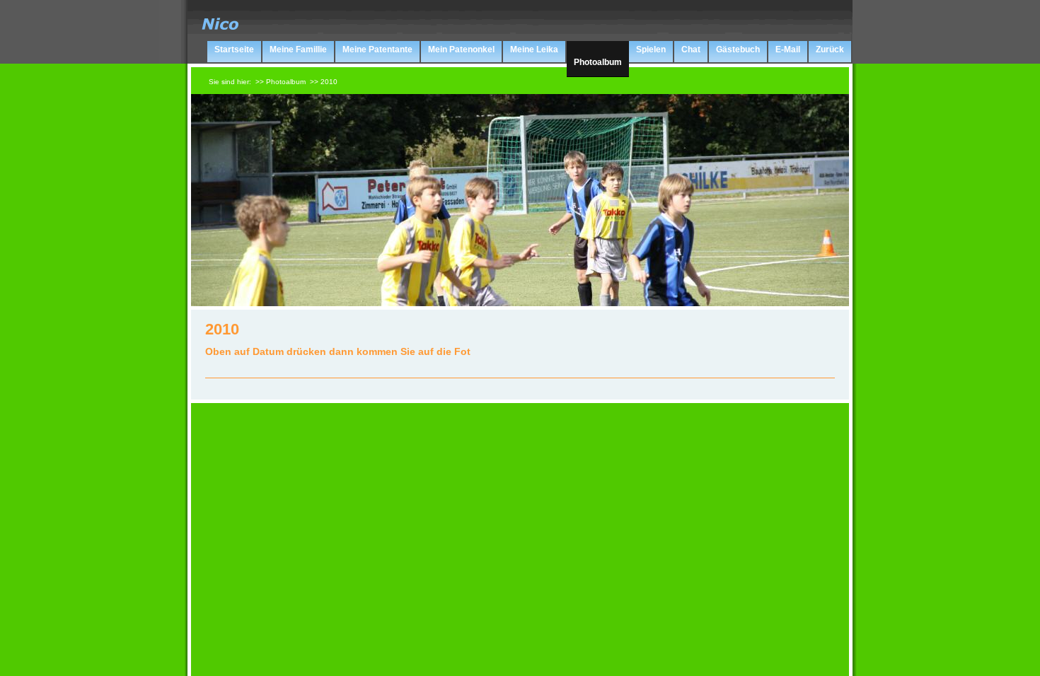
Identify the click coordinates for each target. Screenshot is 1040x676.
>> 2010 (323, 82)
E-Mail (787, 49)
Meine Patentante (377, 49)
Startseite (234, 49)
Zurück (830, 49)
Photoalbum (598, 62)
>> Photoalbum (280, 82)
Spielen (651, 49)
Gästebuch (738, 49)
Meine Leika (534, 49)
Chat (690, 49)
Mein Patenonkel (461, 49)
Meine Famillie (298, 49)
